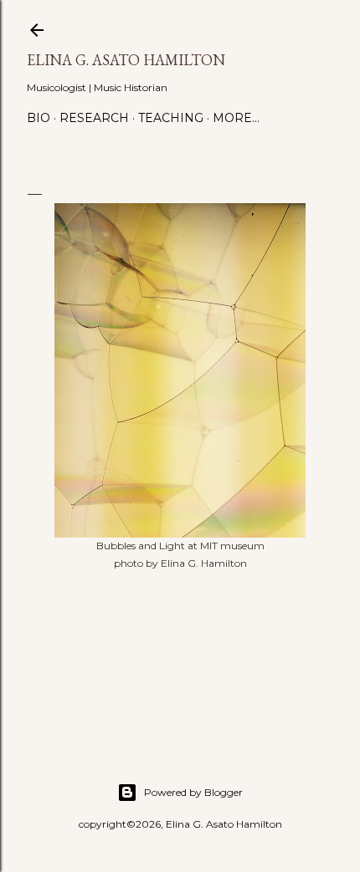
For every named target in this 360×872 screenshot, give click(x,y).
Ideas (136, 645)
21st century (91, 645)
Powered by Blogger (193, 792)
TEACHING (170, 117)
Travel (239, 645)
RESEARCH (94, 117)
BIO (38, 117)
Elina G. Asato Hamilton (126, 59)
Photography (186, 645)
